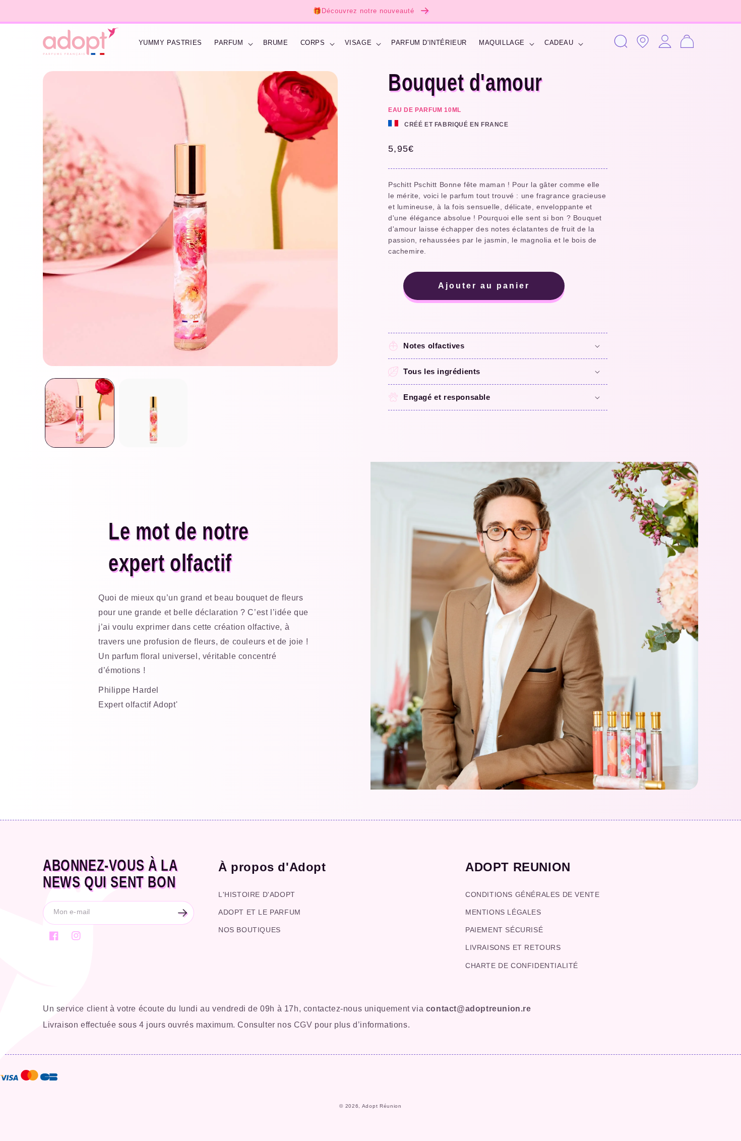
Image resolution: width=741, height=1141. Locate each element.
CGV (303, 1024)
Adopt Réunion (382, 1106)
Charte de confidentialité (521, 966)
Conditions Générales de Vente (532, 894)
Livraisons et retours (513, 947)
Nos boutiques (249, 930)
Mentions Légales (503, 912)
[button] (232, 44)
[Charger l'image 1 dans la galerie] (79, 413)
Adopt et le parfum (259, 912)
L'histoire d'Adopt (256, 894)
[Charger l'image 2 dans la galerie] (153, 413)
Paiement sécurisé (504, 930)
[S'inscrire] (182, 913)
